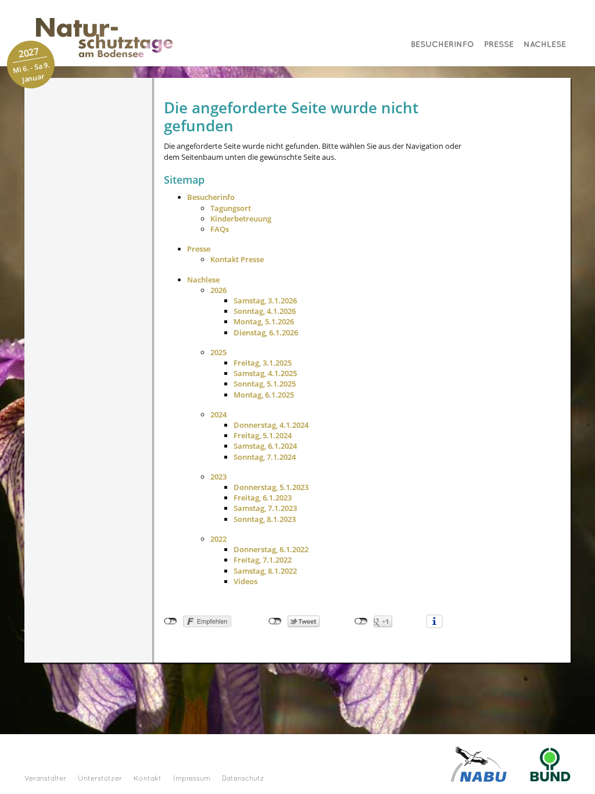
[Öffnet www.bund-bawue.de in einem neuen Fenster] (550, 763)
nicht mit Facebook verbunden (170, 621)
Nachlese (545, 44)
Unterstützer (100, 779)
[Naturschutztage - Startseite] (93, 37)
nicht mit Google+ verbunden (361, 621)
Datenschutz (243, 779)
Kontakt (148, 779)
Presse (499, 44)
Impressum (191, 779)
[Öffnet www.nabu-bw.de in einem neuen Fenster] (479, 763)
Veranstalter (45, 779)
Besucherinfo (442, 44)
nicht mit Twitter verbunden (275, 621)
